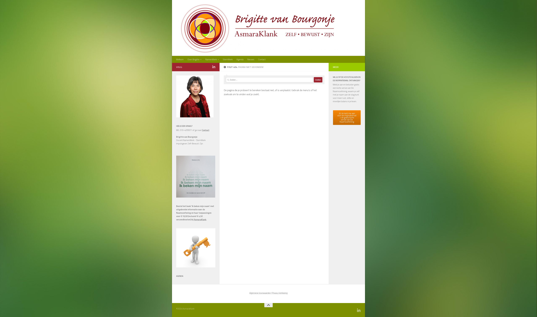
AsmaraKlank (200, 219)
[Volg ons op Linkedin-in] (213, 67)
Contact (262, 59)
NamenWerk (211, 59)
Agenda (239, 59)
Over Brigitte (193, 59)
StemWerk (228, 59)
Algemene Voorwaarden (260, 293)
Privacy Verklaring (280, 293)
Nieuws (250, 59)
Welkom (180, 59)
